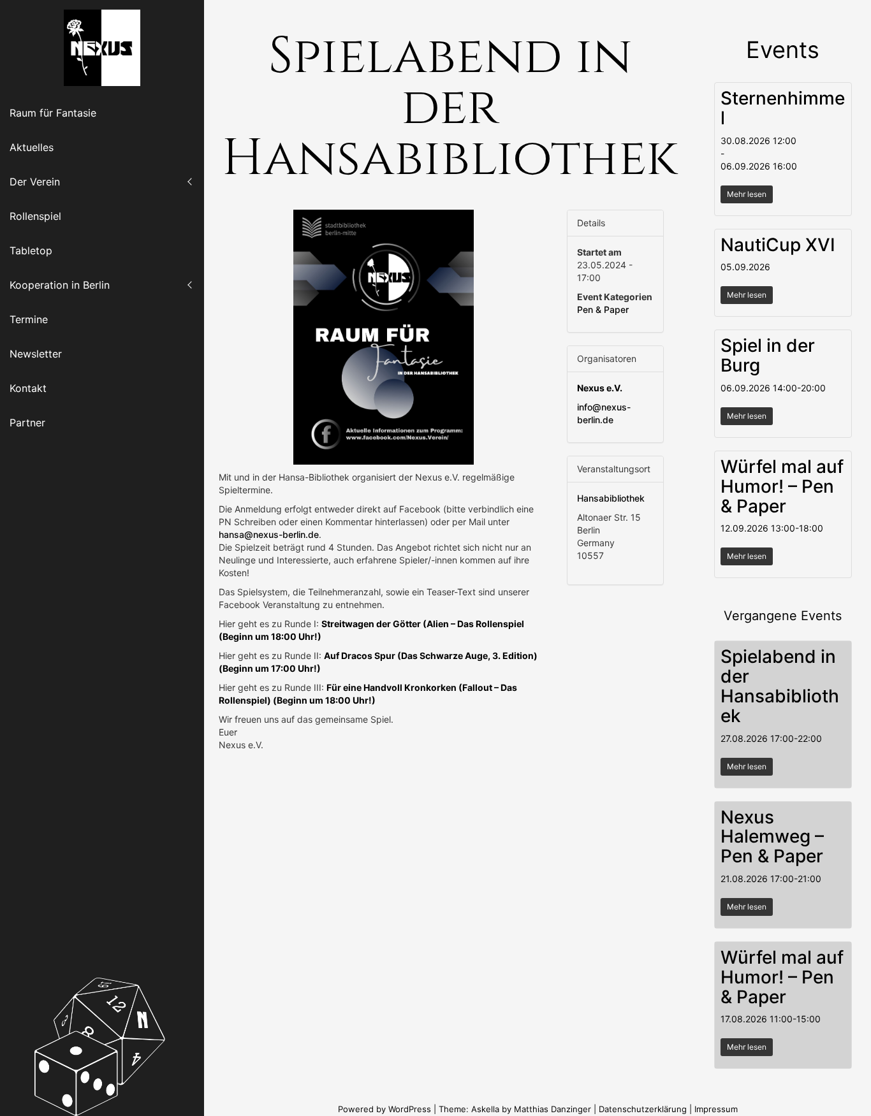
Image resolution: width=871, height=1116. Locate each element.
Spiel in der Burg (768, 355)
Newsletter (36, 353)
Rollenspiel (35, 216)
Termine (29, 319)
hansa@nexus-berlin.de (269, 534)
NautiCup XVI (778, 245)
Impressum (716, 1109)
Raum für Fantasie (53, 112)
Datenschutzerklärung (643, 1109)
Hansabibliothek (611, 498)
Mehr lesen (746, 194)
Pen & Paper (603, 309)
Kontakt (28, 388)
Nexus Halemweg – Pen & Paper (772, 836)
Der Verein (35, 181)
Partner (27, 422)
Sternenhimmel (783, 108)
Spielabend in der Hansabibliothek (780, 686)
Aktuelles (32, 147)
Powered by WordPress (386, 1109)
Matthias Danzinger (552, 1109)
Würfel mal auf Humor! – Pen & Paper (782, 486)
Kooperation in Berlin (60, 285)
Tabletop (31, 250)
